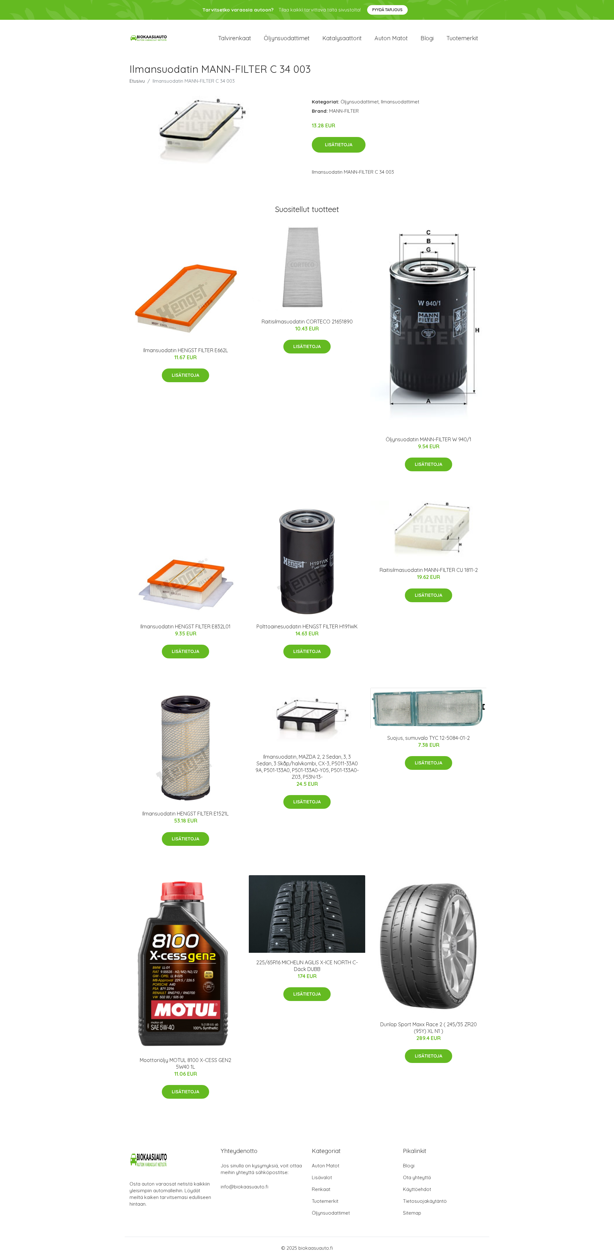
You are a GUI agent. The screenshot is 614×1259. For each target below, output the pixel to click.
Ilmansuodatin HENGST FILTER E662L (185, 350)
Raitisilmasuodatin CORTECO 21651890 (307, 321)
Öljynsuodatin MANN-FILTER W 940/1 (428, 439)
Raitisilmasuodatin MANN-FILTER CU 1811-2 (429, 570)
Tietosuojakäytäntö (425, 1201)
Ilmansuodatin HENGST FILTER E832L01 (185, 626)
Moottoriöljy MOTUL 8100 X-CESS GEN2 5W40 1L (185, 1063)
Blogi (427, 38)
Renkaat (321, 1189)
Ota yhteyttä (417, 1177)
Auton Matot (325, 1166)
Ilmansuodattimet (400, 102)
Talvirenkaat (234, 38)
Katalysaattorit (342, 38)
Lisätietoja (338, 145)
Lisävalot (322, 1177)
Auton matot (391, 38)
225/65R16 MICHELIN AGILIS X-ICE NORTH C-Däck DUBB (307, 965)
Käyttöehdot (417, 1189)
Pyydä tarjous (387, 9)
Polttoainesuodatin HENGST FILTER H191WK (307, 626)
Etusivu (137, 81)
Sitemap (412, 1213)
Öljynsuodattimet (287, 38)
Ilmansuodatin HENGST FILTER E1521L (185, 813)
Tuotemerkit (462, 38)
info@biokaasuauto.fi (244, 1187)
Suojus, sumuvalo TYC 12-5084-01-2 (428, 738)
